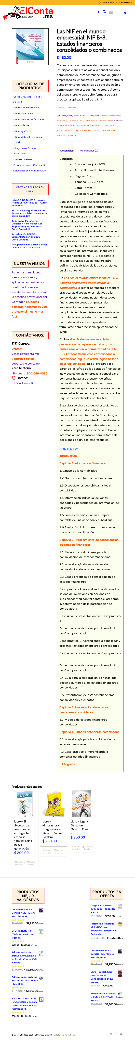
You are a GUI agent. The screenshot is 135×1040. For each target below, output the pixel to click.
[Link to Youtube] (121, 1034)
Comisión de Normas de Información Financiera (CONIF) (83, 126)
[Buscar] (103, 12)
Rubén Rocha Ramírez (67, 135)
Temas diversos (23, 159)
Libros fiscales (23, 125)
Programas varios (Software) (29, 165)
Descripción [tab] (67, 150)
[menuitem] (97, 12)
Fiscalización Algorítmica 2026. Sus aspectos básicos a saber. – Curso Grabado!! (29, 213)
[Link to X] (111, 1034)
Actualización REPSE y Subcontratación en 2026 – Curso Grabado (27, 237)
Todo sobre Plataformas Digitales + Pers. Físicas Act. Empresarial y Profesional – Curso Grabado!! (27, 225)
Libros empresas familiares (29, 119)
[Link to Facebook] (116, 1034)
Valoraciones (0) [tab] (89, 150)
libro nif (113, 126)
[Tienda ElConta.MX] (28, 12)
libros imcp (73, 130)
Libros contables (24, 113)
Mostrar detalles (31, 863)
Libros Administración (27, 107)
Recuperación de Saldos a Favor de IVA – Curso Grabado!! (29, 246)
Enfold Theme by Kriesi (64, 1035)
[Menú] (111, 12)
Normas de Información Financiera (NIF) (98, 130)
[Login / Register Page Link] (97, 12)
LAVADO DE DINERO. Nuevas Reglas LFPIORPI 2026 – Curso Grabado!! (29, 203)
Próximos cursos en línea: (30, 189)
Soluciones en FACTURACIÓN (29, 170)
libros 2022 (62, 130)
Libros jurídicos (23, 131)
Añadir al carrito (19, 863)
